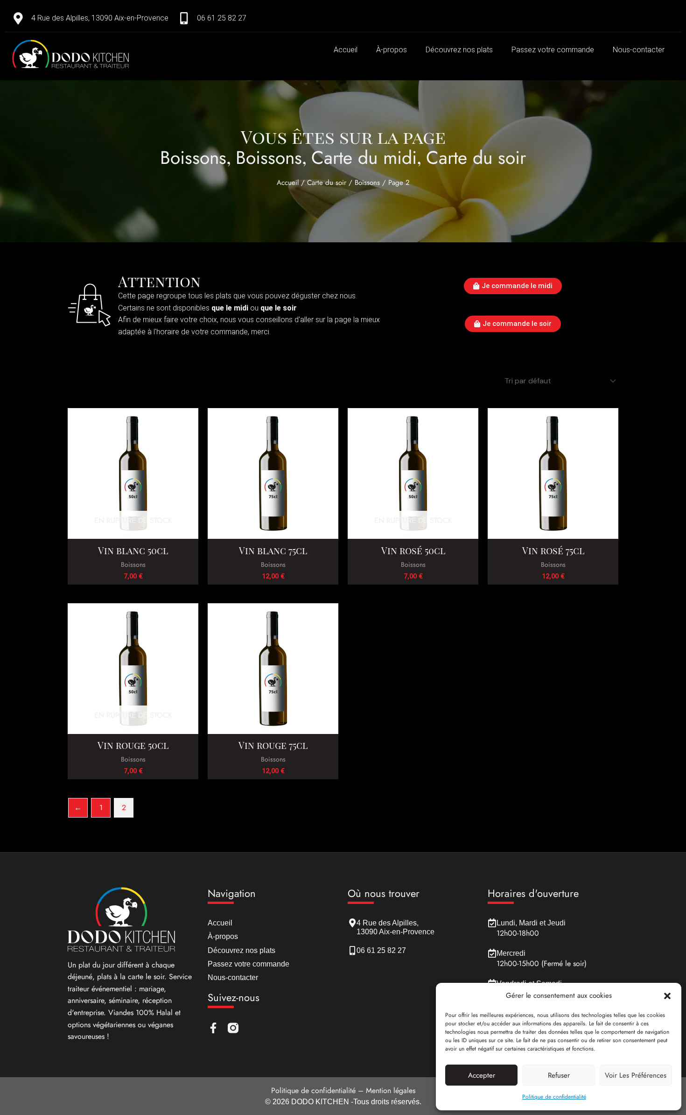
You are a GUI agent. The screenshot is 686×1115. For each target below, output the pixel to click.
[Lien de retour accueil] (106, 54)
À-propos (391, 49)
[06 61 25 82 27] (184, 18)
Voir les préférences (635, 1075)
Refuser (559, 1075)
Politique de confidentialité (554, 1097)
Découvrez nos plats (459, 49)
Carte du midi (364, 157)
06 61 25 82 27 (221, 18)
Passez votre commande (552, 49)
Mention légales (390, 1090)
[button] (667, 996)
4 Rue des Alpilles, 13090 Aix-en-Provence (99, 18)
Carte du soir (476, 157)
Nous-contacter (639, 49)
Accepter (481, 1075)
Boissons (193, 157)
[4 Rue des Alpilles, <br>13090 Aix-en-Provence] (352, 922)
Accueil (345, 49)
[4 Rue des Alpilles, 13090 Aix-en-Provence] (18, 18)
